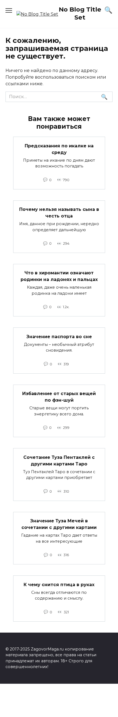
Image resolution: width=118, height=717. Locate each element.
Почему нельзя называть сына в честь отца (59, 213)
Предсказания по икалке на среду (59, 149)
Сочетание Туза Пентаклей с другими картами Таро (59, 460)
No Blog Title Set (80, 13)
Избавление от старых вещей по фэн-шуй (59, 397)
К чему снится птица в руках (59, 584)
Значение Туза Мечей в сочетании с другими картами (59, 524)
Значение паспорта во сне (59, 336)
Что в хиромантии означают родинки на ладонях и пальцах (59, 276)
